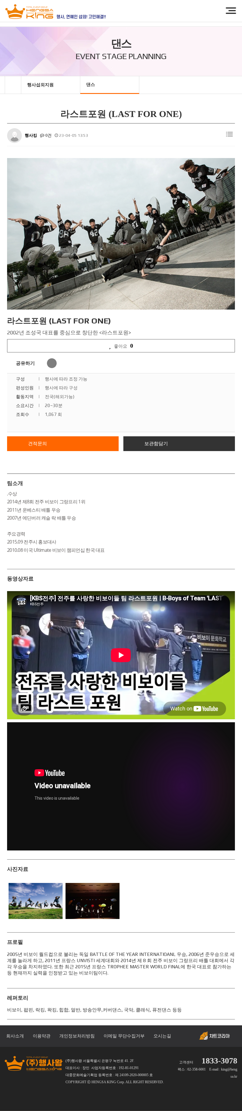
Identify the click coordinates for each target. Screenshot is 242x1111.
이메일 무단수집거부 (124, 1036)
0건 (48, 135)
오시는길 (162, 1036)
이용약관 (41, 1036)
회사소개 (15, 1036)
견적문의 (37, 443)
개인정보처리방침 (77, 1036)
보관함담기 (156, 443)
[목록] (229, 134)
